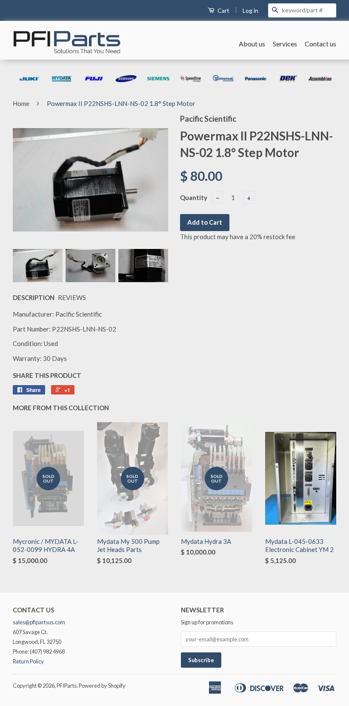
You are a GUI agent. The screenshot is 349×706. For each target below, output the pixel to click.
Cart (222, 10)
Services (285, 44)
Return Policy (28, 661)
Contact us (320, 44)
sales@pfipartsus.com (39, 622)
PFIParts (67, 685)
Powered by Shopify (102, 685)
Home (21, 103)
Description (33, 297)
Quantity (193, 197)
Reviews (72, 297)
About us (252, 44)
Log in (250, 10)
